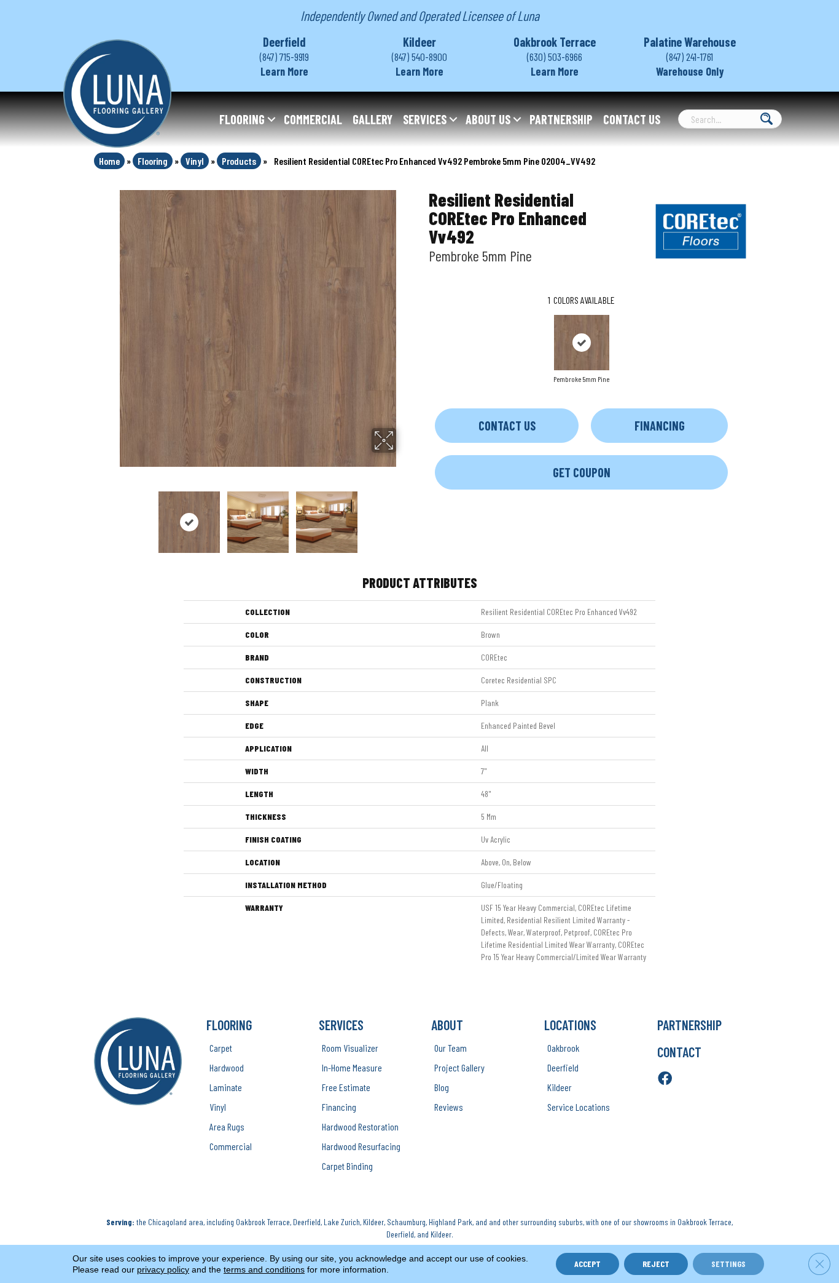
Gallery (372, 119)
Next (404, 516)
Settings (728, 1263)
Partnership (561, 119)
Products (239, 161)
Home (109, 161)
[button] (271, 119)
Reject (655, 1263)
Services (425, 119)
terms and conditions (264, 1269)
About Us (488, 119)
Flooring (242, 119)
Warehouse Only (690, 71)
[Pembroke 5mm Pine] (581, 342)
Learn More (284, 71)
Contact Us (631, 119)
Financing (659, 425)
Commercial (313, 119)
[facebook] (665, 1079)
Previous (111, 516)
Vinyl (194, 161)
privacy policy (163, 1269)
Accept (587, 1263)
